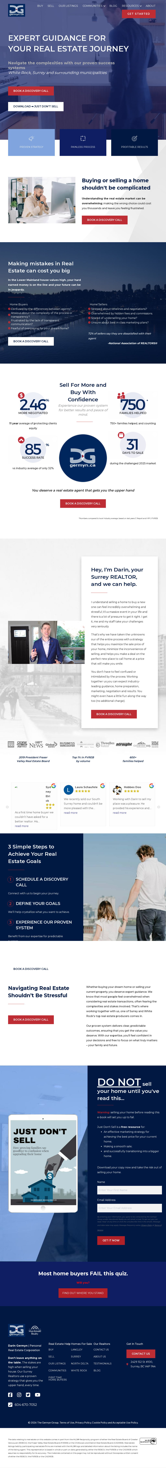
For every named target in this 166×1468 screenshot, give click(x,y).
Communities (92, 5)
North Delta (79, 1363)
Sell (51, 5)
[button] (103, 6)
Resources (130, 5)
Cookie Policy (99, 1422)
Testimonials (103, 1363)
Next (158, 807)
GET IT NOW (111, 1240)
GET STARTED (138, 13)
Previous (7, 807)
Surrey (38, 72)
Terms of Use (66, 1422)
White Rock (19, 72)
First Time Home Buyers (57, 1378)
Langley (76, 1349)
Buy (40, 5)
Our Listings (68, 5)
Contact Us (101, 1349)
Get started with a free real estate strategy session (40, 950)
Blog (113, 5)
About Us (100, 1356)
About (151, 5)
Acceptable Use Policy (125, 1422)
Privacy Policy (146, 1225)
